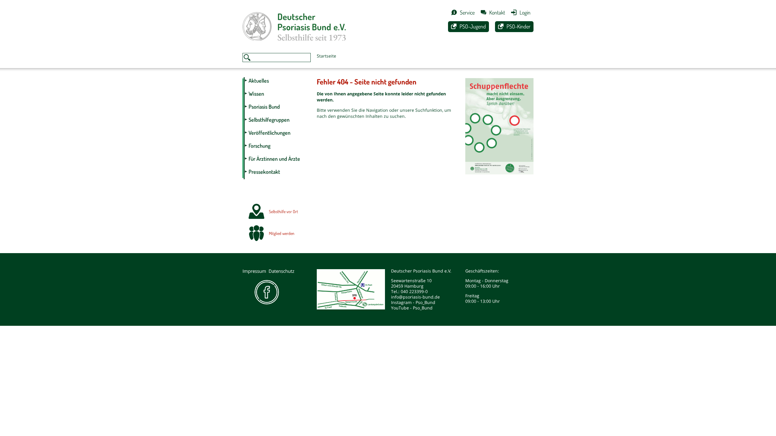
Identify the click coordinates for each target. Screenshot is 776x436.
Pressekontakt (264, 171)
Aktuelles (259, 80)
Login (525, 12)
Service (467, 12)
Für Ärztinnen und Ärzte (274, 158)
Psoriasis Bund (264, 106)
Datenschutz (281, 271)
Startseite (326, 56)
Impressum (254, 271)
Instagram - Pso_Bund (413, 302)
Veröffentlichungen (269, 132)
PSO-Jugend (473, 26)
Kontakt (497, 12)
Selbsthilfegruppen (269, 119)
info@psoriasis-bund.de (415, 297)
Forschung (259, 145)
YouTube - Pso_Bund (412, 308)
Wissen (256, 93)
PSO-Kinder (518, 26)
